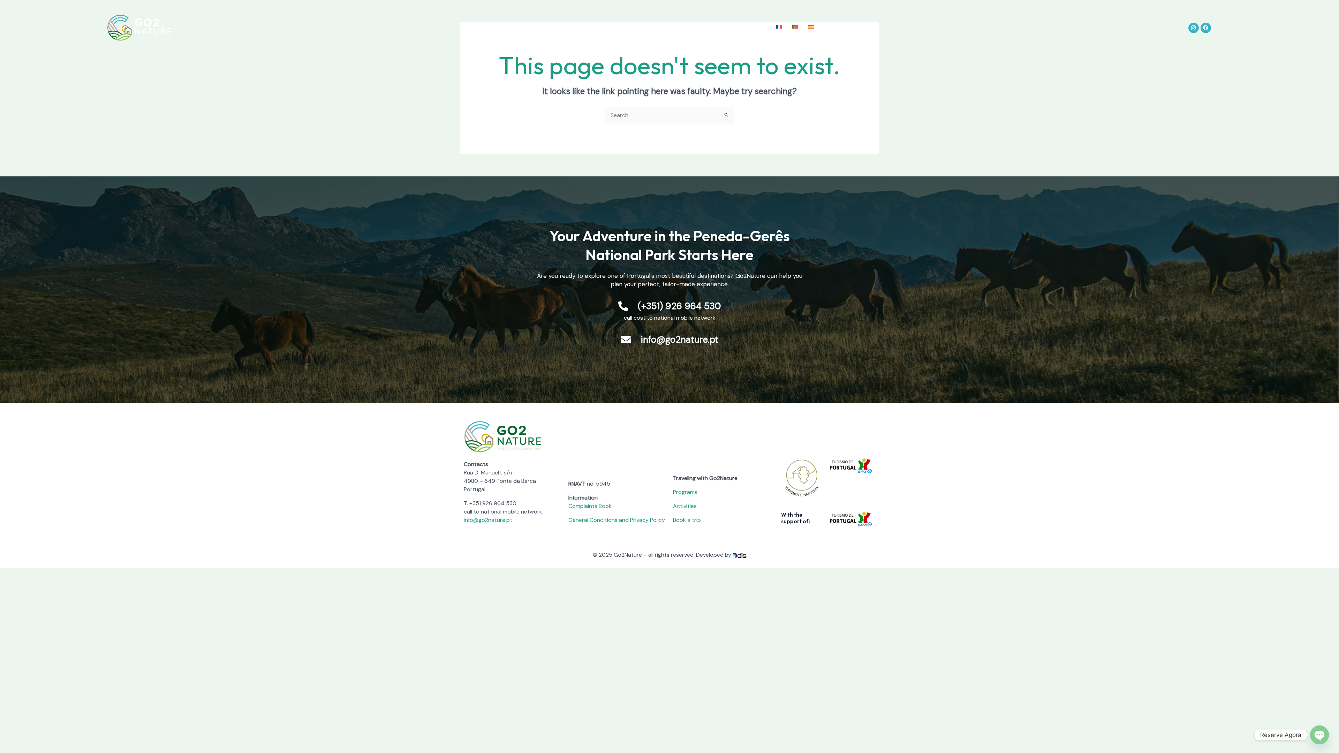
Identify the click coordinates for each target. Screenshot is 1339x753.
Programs (685, 492)
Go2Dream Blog (709, 28)
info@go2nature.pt (488, 520)
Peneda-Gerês (577, 28)
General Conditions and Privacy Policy (616, 520)
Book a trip (687, 520)
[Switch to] (779, 27)
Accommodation (658, 28)
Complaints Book (590, 506)
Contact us (752, 28)
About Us (536, 28)
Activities (616, 28)
